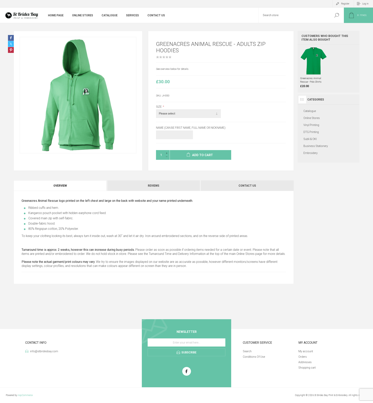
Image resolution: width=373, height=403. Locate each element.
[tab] (60, 185)
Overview (60, 185)
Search (336, 15)
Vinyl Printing (311, 125)
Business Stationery (315, 146)
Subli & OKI (310, 139)
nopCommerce (25, 395)
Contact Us (247, 185)
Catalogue (309, 111)
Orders (302, 356)
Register (345, 3)
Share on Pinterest (11, 50)
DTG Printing (311, 132)
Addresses (305, 362)
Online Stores (245, 254)
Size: (159, 106)
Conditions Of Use (254, 356)
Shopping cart (307, 367)
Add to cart (319, 64)
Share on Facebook (11, 38)
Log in (365, 3)
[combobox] (294, 15)
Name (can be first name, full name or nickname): (191, 127)
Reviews (153, 185)
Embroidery (310, 153)
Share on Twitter (11, 44)
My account (305, 351)
